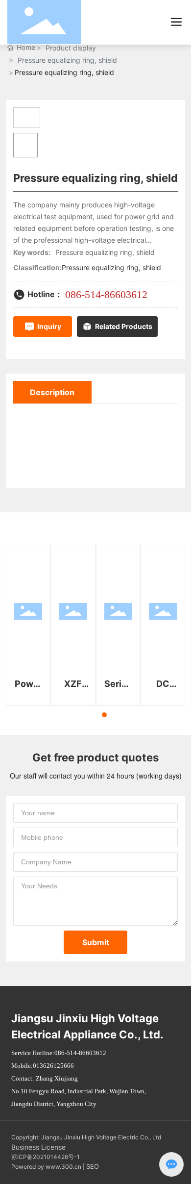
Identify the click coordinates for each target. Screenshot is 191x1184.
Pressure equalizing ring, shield (67, 60)
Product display (71, 48)
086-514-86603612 (106, 294)
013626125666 (53, 1065)
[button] (86, 714)
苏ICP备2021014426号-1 (45, 1156)
